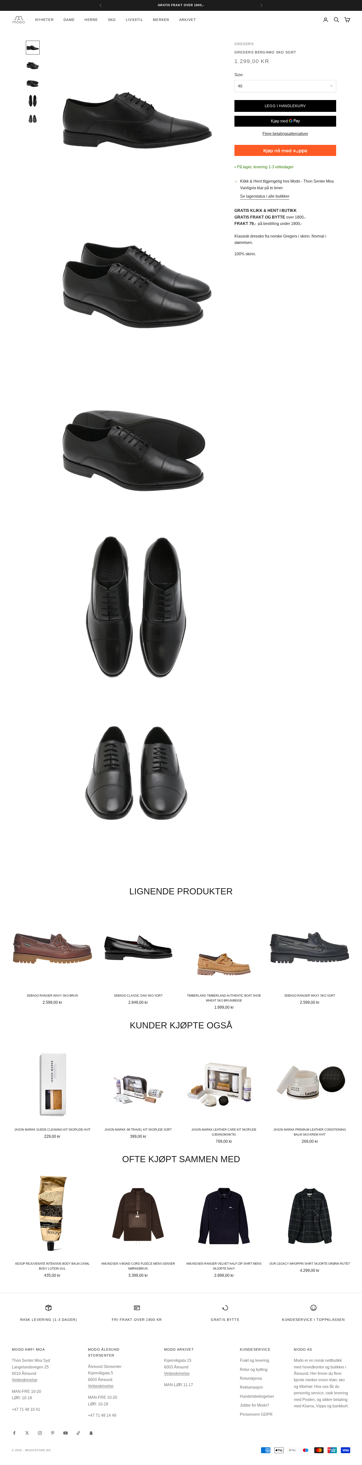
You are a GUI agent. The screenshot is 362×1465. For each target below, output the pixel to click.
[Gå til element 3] (33, 83)
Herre (91, 20)
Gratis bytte (225, 1320)
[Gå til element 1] (33, 47)
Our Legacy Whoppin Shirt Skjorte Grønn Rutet (309, 1263)
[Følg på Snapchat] (91, 1433)
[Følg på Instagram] (39, 1433)
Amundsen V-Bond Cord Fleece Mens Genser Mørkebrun (138, 1266)
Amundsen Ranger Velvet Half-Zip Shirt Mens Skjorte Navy (224, 1266)
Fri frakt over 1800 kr (137, 1320)
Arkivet (187, 20)
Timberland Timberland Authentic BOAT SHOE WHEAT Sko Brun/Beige (224, 998)
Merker (161, 20)
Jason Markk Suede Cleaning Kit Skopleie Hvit (52, 1129)
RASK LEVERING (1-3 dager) (48, 1320)
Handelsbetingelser (257, 1396)
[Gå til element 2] (33, 65)
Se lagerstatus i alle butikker (264, 196)
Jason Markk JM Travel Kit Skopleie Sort (138, 1129)
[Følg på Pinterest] (52, 1433)
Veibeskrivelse (24, 1380)
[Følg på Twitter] (27, 1433)
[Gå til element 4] (33, 101)
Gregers (244, 44)
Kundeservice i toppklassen (313, 1320)
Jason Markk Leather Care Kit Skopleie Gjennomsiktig (223, 1132)
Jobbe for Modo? (254, 1405)
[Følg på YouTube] (65, 1433)
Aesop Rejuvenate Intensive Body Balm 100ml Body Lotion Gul (52, 1266)
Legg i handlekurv (285, 105)
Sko (112, 20)
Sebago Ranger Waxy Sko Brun (52, 995)
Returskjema (251, 1378)
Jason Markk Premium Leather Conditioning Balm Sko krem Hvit (309, 1132)
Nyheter (44, 20)
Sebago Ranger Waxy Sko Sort (309, 995)
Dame (69, 20)
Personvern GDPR (256, 1414)
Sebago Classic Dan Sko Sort (138, 995)
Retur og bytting (253, 1369)
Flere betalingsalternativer (285, 133)
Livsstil (134, 20)
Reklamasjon (251, 1387)
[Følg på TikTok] (78, 1433)
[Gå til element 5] (33, 118)
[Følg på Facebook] (14, 1433)
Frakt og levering (254, 1360)
